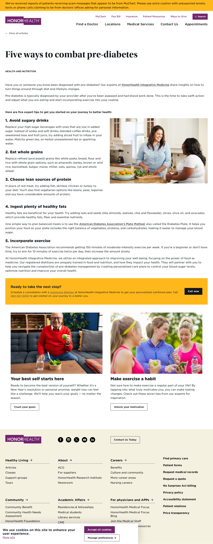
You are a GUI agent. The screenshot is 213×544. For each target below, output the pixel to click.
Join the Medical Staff (125, 521)
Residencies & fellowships (76, 507)
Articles (10, 467)
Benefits (116, 467)
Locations (112, 24)
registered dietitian (62, 292)
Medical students (70, 512)
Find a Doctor (87, 24)
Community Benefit (18, 507)
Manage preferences (100, 537)
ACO (61, 467)
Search (202, 16)
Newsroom (65, 482)
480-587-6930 (20, 295)
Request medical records (180, 472)
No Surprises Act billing (179, 485)
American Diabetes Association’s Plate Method (112, 224)
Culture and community (126, 472)
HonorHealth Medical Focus (129, 507)
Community (14, 500)
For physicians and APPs (129, 500)
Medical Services (140, 24)
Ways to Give (178, 16)
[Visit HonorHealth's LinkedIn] (92, 439)
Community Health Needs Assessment (23, 514)
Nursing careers (121, 482)
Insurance (132, 16)
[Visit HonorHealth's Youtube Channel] (84, 439)
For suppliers (67, 472)
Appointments (196, 24)
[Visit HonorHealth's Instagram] (68, 439)
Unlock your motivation (129, 407)
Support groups (16, 477)
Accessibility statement (179, 499)
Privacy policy (173, 492)
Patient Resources (154, 16)
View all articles (18, 33)
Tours (9, 482)
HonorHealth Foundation (22, 521)
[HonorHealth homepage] (23, 21)
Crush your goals (25, 407)
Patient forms (172, 465)
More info (9, 537)
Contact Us (169, 24)
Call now (193, 291)
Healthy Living (16, 460)
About (63, 460)
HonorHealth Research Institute (80, 477)
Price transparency (176, 513)
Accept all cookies (99, 529)
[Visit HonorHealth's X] (76, 439)
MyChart (101, 16)
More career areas (123, 477)
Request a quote (174, 478)
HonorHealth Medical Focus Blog (129, 514)
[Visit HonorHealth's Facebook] (60, 439)
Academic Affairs (71, 500)
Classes (10, 472)
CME (61, 522)
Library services (69, 517)
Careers (116, 460)
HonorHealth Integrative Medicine (145, 84)
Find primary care (175, 458)
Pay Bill (115, 16)
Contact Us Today (125, 439)
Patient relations (174, 506)
